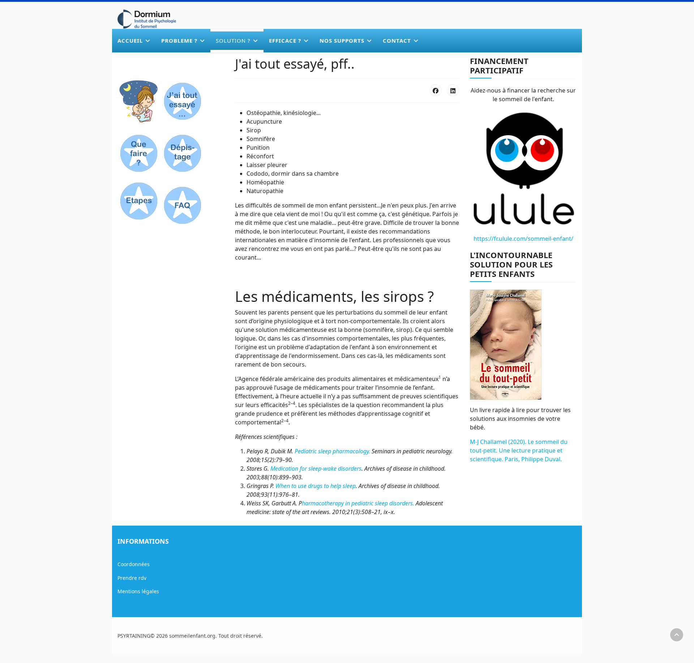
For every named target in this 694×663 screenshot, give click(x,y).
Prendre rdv (131, 577)
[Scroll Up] (676, 634)
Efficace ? (285, 40)
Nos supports (342, 40)
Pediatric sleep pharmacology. (332, 451)
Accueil (130, 40)
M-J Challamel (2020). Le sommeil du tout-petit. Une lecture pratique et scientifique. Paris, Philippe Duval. (518, 450)
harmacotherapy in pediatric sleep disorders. (358, 503)
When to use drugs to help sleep (315, 486)
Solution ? (233, 40)
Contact (397, 40)
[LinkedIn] (453, 90)
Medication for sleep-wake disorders (315, 468)
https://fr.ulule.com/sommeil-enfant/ (523, 239)
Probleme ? (179, 40)
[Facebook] (435, 90)
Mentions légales (138, 591)
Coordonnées (133, 564)
